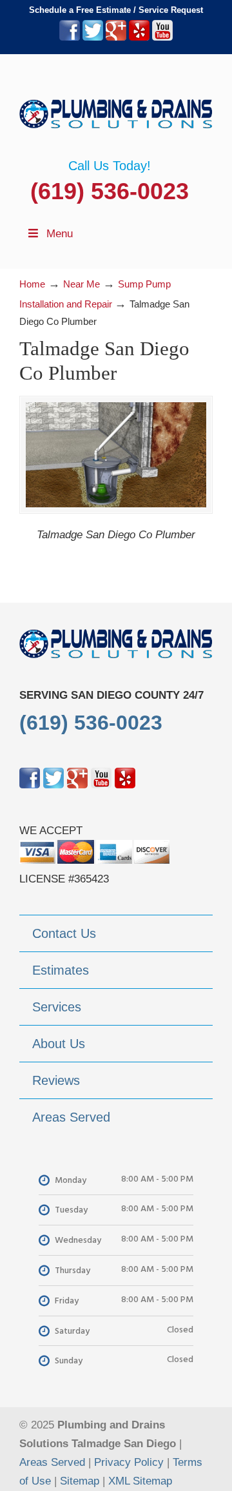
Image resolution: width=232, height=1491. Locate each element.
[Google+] (116, 38)
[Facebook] (69, 38)
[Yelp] (139, 38)
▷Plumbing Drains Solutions (116, 106)
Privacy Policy (129, 1462)
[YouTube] (162, 38)
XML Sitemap (140, 1481)
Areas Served (52, 1462)
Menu (59, 234)
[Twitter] (92, 38)
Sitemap (79, 1481)
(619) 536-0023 (109, 191)
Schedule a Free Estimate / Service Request (116, 10)
